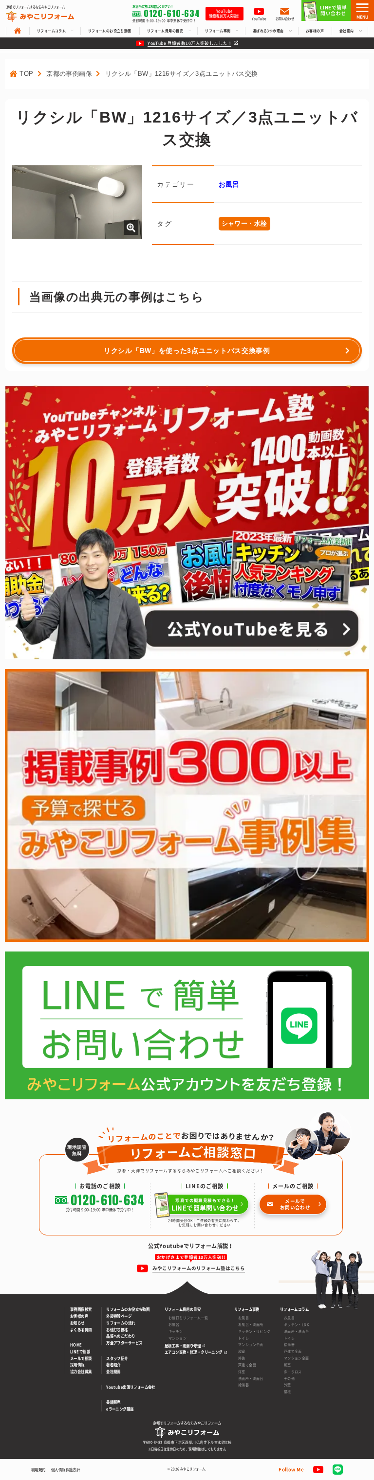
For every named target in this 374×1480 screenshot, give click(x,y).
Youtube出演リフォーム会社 (130, 1387)
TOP (26, 73)
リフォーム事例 (247, 1309)
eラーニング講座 (119, 1409)
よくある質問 (81, 1329)
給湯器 (243, 1384)
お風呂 (229, 184)
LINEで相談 (80, 1351)
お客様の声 (79, 1316)
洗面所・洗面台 (250, 1378)
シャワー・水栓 (244, 223)
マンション (177, 1338)
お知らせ (77, 1323)
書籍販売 (113, 1402)
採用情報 (77, 1364)
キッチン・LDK (296, 1324)
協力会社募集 (81, 1371)
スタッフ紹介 (117, 1358)
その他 (289, 1378)
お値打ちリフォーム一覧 (188, 1317)
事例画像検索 (81, 1309)
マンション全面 (250, 1344)
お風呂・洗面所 (250, 1324)
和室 (241, 1351)
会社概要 (113, 1371)
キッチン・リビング (254, 1331)
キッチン (175, 1331)
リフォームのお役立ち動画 (128, 1309)
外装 (241, 1358)
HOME (76, 1344)
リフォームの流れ (120, 1323)
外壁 (287, 1384)
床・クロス (293, 1371)
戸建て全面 (247, 1364)
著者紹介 (113, 1364)
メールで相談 (81, 1358)
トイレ (243, 1338)
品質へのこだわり (120, 1336)
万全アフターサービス (124, 1342)
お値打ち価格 (117, 1329)
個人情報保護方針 (65, 1469)
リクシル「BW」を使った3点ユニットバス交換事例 (187, 350)
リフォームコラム (294, 1309)
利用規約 (38, 1469)
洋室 (241, 1371)
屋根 (287, 1391)
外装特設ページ (118, 1316)
